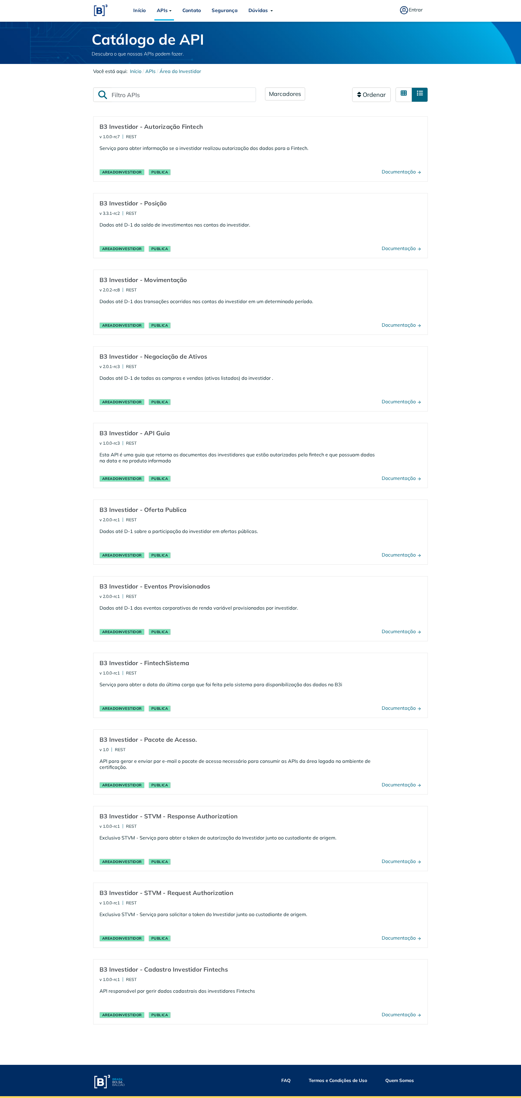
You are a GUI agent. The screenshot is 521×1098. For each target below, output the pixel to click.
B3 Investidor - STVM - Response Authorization (168, 816)
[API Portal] (100, 10)
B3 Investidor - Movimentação (143, 280)
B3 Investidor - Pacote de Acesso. (148, 739)
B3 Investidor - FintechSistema (144, 663)
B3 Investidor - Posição (133, 203)
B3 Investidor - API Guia (134, 433)
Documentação (399, 172)
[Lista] (420, 94)
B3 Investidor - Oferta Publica (142, 509)
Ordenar (373, 94)
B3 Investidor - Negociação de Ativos (153, 356)
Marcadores (285, 93)
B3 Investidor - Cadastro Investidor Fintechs (163, 969)
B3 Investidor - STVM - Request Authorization (166, 892)
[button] (164, 10)
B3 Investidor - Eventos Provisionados (154, 586)
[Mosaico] (404, 94)
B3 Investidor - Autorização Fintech (151, 126)
